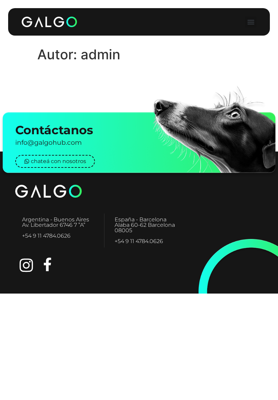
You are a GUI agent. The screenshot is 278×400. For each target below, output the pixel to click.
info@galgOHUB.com (48, 142)
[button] (250, 21)
